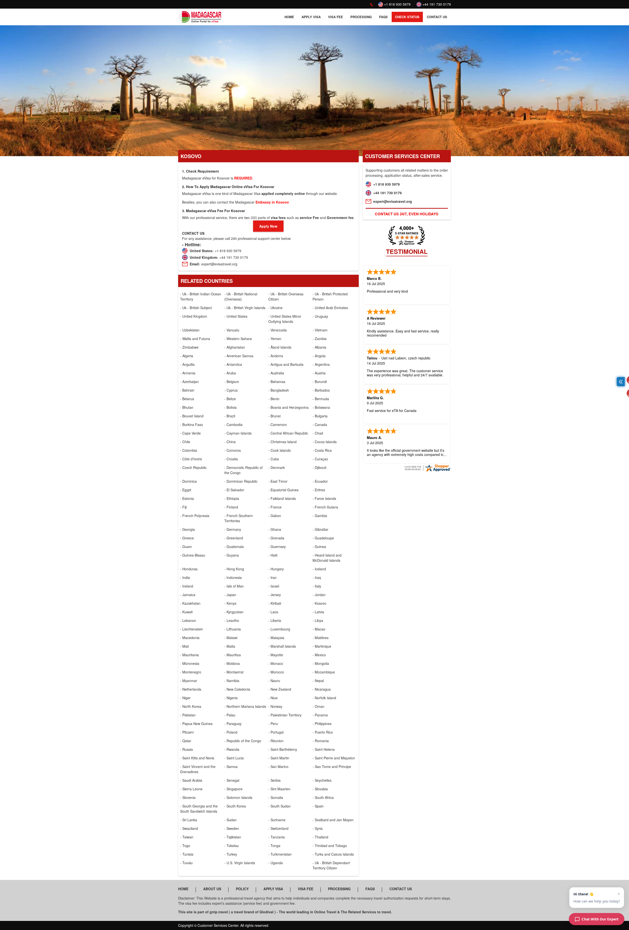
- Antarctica (233, 364)
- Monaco (275, 663)
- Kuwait (186, 611)
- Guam (186, 546)
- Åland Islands (279, 347)
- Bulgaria (320, 415)
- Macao (319, 629)
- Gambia (320, 515)
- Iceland (319, 568)
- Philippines (322, 723)
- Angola (319, 355)
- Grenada (276, 537)
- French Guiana (325, 507)
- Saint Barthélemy (282, 749)
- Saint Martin (278, 757)
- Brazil (229, 415)
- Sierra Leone (191, 788)
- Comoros (232, 450)
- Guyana (231, 555)
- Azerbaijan (189, 381)
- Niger (185, 697)
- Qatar (185, 740)
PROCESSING (361, 16)
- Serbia (274, 780)
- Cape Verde (190, 433)
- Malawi (230, 637)
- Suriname (277, 819)
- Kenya (230, 603)
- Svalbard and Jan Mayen (333, 819)
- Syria (318, 828)
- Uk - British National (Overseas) (240, 296)
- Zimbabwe (189, 347)
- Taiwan (186, 836)
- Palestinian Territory (284, 714)
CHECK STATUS (407, 16)
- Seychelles (322, 780)
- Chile (185, 441)
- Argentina (321, 364)
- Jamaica (187, 594)
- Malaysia (276, 637)
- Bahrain (187, 390)
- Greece (187, 537)
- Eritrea (319, 489)
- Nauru (274, 680)
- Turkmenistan (280, 854)
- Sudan (230, 819)
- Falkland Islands (282, 498)
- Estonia (187, 498)
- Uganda (275, 862)
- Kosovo (319, 603)
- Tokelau (231, 845)
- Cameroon (277, 424)
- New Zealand (279, 689)
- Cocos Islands (325, 441)
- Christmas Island (282, 441)
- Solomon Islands (238, 797)
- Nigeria (231, 697)
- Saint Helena (324, 749)
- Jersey (274, 594)
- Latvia (318, 611)
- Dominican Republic (240, 481)
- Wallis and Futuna (195, 338)
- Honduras (189, 568)
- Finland (231, 507)
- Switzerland (278, 828)
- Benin (273, 398)
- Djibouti (319, 467)
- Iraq (317, 577)
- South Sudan (279, 806)
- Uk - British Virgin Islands (244, 307)
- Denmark (276, 467)
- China (230, 441)
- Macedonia (190, 637)
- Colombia (188, 450)
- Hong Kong (234, 568)
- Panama (320, 714)
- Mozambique (324, 672)
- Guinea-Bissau (192, 555)
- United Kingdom (193, 316)
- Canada (320, 424)
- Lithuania (232, 629)
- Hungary (276, 568)
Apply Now (268, 226)
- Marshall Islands (282, 646)
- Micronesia (189, 663)
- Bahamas (276, 381)
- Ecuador (320, 481)
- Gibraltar (320, 529)
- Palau (229, 714)
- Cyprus (231, 390)
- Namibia (231, 680)
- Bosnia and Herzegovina (288, 407)
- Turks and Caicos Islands (333, 854)
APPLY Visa (311, 16)
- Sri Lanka (188, 819)
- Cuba (273, 458)
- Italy (317, 586)
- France (275, 507)
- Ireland (186, 586)
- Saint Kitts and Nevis (197, 757)
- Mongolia (321, 663)
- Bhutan (186, 407)
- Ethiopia (231, 498)
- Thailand (320, 836)
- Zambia (320, 338)
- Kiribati (274, 603)
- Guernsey (277, 546)
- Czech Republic (193, 467)
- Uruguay (320, 316)
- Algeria (186, 355)
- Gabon (274, 515)
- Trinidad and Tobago (330, 845)
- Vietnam (320, 330)
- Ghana (274, 529)
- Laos (273, 611)
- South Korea (235, 806)
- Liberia (274, 620)
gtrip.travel (219, 911)
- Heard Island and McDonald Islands (327, 558)
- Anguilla (187, 364)
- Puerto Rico (323, 732)
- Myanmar (188, 680)
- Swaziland (189, 828)
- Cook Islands (279, 450)
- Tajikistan (232, 836)
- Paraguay (233, 723)
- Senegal (231, 780)
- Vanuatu (231, 330)
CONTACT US (437, 16)
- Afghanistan (234, 347)
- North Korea (190, 706)
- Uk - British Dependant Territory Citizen (331, 865)
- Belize (230, 398)
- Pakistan (188, 714)
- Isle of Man (234, 586)
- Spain (318, 806)
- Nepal (318, 680)
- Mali (184, 646)
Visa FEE (335, 16)
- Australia (276, 372)
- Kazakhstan (190, 603)
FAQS (383, 16)
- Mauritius (232, 654)
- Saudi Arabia (191, 780)
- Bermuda (321, 398)
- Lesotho (231, 620)
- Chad (318, 433)
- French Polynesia (194, 515)
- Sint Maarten (279, 788)
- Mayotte (275, 654)
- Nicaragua (322, 689)
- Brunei (274, 415)
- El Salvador (234, 489)
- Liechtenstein (191, 629)
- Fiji (183, 507)
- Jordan (319, 594)
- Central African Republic (288, 433)
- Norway (275, 706)
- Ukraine (275, 307)
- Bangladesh (278, 390)
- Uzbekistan (190, 330)
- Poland (230, 732)
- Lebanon (188, 620)
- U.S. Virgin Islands (239, 862)
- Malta (229, 646)
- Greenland (233, 537)
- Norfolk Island (324, 697)
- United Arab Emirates (330, 307)
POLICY (242, 888)
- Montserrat (233, 672)
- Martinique (322, 646)
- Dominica (188, 481)
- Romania (321, 740)
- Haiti (272, 555)
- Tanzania (276, 836)
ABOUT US (212, 888)
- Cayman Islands (238, 433)
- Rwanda (231, 749)
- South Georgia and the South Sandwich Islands (199, 809)
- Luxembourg (279, 629)
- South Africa (323, 797)
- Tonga (274, 845)
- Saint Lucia (234, 757)
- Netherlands (190, 689)
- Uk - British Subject (196, 307)
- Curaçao (320, 458)
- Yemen (274, 338)
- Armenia (187, 372)
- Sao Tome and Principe (332, 766)
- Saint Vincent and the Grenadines (197, 769)
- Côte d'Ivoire (191, 458)
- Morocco (276, 672)
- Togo (185, 845)
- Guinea (319, 546)
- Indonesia (233, 577)
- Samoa (231, 766)
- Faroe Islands (324, 498)
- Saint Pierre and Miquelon (334, 757)
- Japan (230, 594)
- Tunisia (186, 854)
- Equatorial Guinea (283, 489)
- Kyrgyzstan (233, 611)
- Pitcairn (187, 732)
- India (185, 577)
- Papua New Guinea (196, 723)
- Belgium (231, 381)
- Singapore (233, 788)
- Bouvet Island (191, 415)
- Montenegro (190, 672)
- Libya (318, 620)
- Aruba (230, 372)
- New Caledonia (237, 689)
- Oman (318, 706)
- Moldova (232, 663)
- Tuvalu (186, 862)
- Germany (232, 529)
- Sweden (231, 828)
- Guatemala (234, 546)
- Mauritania (189, 654)
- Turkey (230, 854)
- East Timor (277, 481)
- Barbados (321, 390)
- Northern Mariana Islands (245, 706)
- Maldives (321, 637)
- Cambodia (233, 424)
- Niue (273, 697)
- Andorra (275, 355)
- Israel (273, 586)
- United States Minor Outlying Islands (284, 319)
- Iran (272, 577)
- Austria (319, 372)
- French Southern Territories (238, 518)
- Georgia (187, 529)
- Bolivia (230, 407)
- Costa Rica (322, 450)
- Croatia (231, 458)
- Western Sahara (238, 338)
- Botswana (321, 407)
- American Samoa (238, 355)
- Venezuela (277, 330)
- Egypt (185, 489)
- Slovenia (188, 797)
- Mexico (319, 654)
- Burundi (320, 381)
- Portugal (276, 732)
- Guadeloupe (323, 537)
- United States (235, 316)
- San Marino (278, 766)
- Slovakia (320, 788)
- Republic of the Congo (242, 740)
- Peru (273, 723)
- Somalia (275, 797)
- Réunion (276, 740)
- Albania (319, 347)
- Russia (186, 749)
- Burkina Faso (191, 424)
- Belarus (187, 398)
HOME (289, 16)
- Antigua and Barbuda (285, 364)
